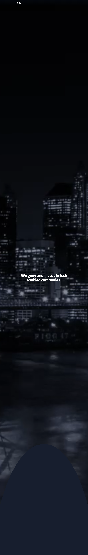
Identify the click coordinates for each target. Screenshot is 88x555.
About (57, 2)
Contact (69, 2)
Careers (65, 2)
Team (61, 2)
